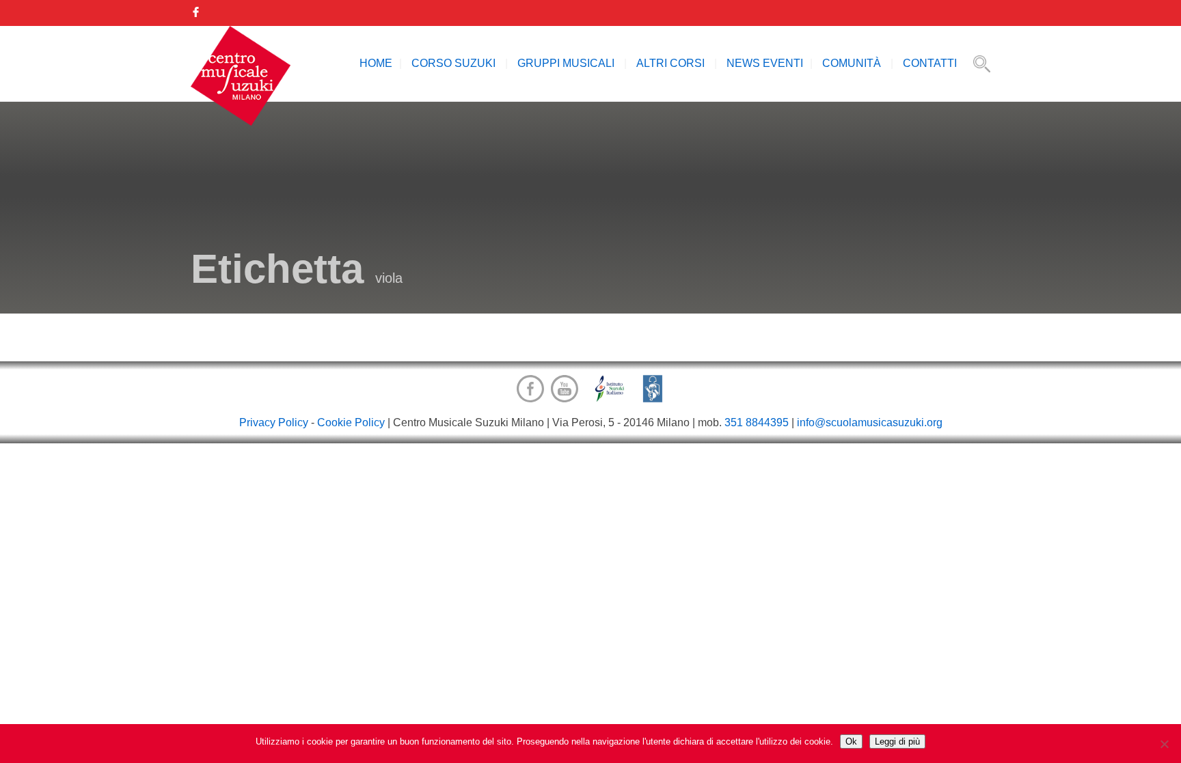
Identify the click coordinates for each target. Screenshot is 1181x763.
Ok (851, 741)
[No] (1164, 744)
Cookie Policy (351, 422)
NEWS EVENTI (765, 63)
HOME (375, 63)
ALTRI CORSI (670, 63)
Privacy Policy (273, 422)
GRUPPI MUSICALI (565, 63)
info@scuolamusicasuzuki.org (869, 422)
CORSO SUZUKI (453, 63)
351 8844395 (756, 422)
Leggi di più (897, 741)
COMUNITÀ (851, 63)
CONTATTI (930, 63)
